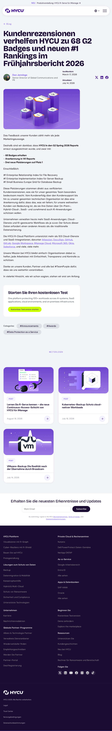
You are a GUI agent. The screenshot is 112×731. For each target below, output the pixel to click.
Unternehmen (10, 610)
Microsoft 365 (59, 243)
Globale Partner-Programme (17, 627)
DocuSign (58, 239)
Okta (71, 243)
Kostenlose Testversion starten (25, 309)
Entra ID (61, 570)
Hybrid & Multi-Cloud (13, 586)
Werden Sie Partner (13, 654)
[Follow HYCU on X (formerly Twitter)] (60, 673)
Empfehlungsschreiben (14, 649)
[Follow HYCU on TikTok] (93, 673)
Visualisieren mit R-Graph (15, 542)
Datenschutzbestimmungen (56, 519)
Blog (8, 24)
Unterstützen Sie (66, 638)
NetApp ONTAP (65, 552)
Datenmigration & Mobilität (16, 575)
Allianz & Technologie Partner (17, 633)
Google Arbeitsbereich (69, 564)
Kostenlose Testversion (69, 615)
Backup (7, 570)
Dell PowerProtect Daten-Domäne (74, 547)
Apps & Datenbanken (68, 582)
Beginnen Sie (64, 610)
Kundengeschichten (67, 644)
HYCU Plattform (11, 536)
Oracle (61, 593)
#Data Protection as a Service (22, 332)
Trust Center (8, 711)
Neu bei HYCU (64, 649)
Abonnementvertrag (60, 517)
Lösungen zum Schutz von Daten (19, 564)
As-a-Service (64, 559)
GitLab (7, 243)
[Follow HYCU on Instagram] (82, 673)
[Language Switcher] (97, 10)
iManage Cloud (42, 243)
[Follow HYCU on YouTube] (71, 673)
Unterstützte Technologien (16, 602)
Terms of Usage (74, 517)
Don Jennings (19, 74)
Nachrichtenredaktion (14, 621)
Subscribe (81, 509)
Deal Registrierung (12, 665)
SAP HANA (63, 587)
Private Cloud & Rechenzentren (73, 536)
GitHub (69, 239)
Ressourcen (63, 633)
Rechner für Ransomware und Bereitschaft (78, 660)
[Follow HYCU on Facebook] (76, 673)
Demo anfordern (66, 621)
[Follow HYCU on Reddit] (87, 673)
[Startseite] (14, 11)
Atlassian (47, 239)
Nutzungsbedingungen (12, 717)
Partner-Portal (10, 660)
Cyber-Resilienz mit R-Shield (17, 547)
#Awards (51, 326)
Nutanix (61, 542)
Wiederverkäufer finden (14, 644)
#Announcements (29, 326)
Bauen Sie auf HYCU (12, 552)
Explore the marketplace (69, 626)
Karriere (7, 615)
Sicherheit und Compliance (16, 597)
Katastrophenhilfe (12, 581)
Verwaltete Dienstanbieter (16, 638)
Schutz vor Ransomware (15, 591)
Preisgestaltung (11, 558)
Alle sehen (63, 575)
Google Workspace (22, 243)
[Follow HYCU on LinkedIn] (65, 673)
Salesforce (9, 246)
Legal (5, 705)
